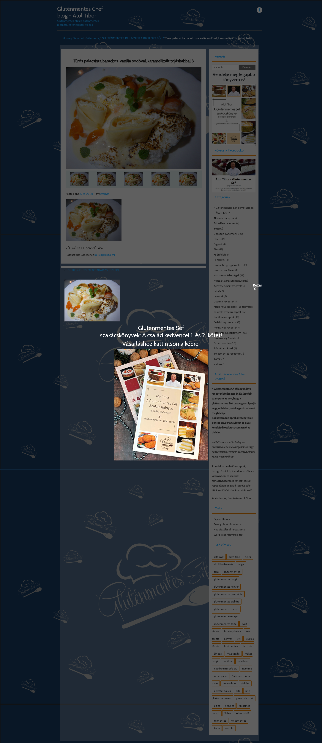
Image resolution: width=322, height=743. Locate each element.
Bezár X (255, 285)
